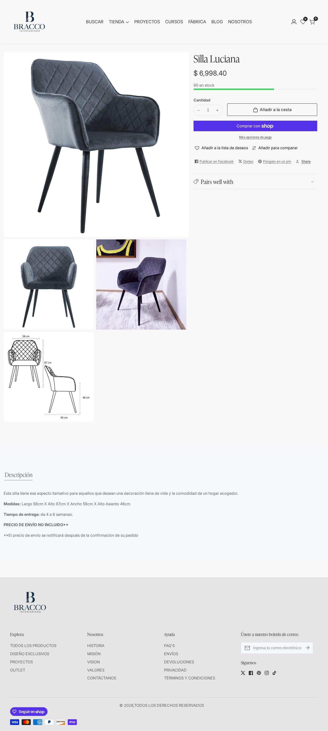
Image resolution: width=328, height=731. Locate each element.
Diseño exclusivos (29, 653)
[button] (255, 181)
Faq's (169, 645)
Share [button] (305, 161)
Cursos (174, 21)
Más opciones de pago (255, 137)
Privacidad (175, 670)
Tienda (116, 21)
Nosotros (240, 21)
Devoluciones (179, 662)
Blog (217, 21)
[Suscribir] (307, 648)
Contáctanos (101, 678)
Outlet (17, 670)
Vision (93, 662)
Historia (95, 645)
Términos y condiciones (189, 678)
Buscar (94, 21)
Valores (95, 670)
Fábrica (197, 21)
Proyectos (147, 21)
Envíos (171, 653)
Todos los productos (33, 645)
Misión (94, 653)
